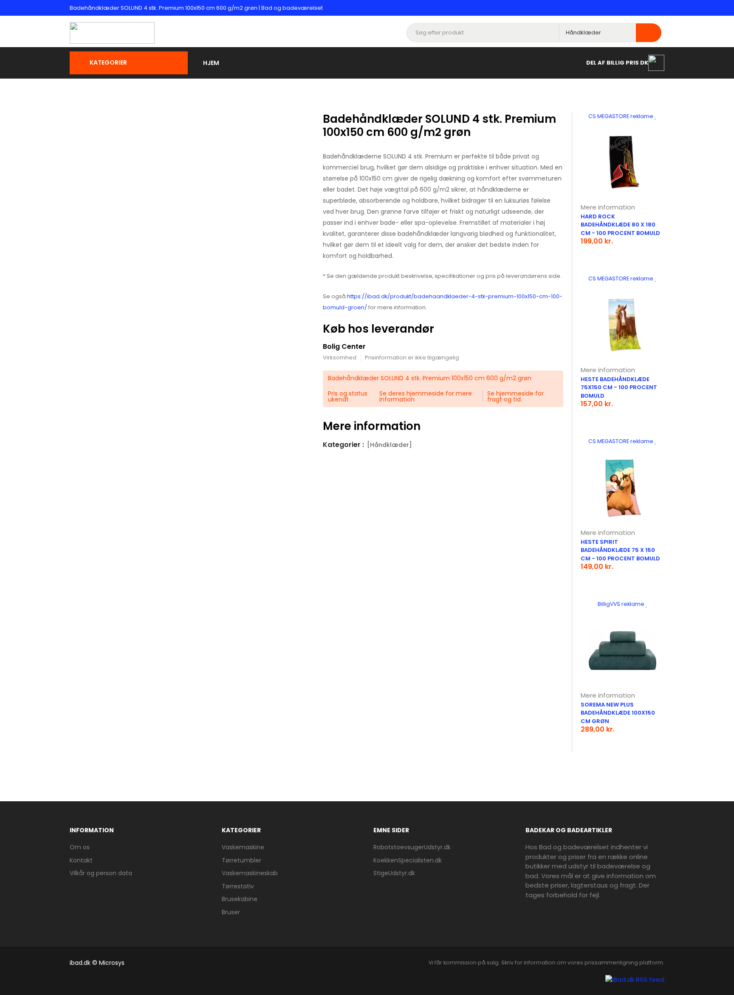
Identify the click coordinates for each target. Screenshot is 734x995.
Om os (80, 847)
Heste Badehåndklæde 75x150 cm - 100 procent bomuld (619, 387)
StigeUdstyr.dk (394, 873)
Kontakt (81, 860)
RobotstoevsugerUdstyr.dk (412, 847)
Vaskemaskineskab (250, 873)
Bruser (231, 912)
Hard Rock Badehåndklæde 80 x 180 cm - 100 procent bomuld (620, 224)
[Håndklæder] (389, 445)
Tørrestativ (238, 886)
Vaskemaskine (243, 847)
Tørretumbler (241, 860)
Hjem (211, 63)
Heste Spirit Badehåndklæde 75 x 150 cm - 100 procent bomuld (620, 550)
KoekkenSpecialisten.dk (407, 860)
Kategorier (108, 62)
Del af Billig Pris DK (617, 62)
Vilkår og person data (101, 873)
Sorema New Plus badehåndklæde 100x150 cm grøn (618, 713)
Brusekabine (239, 899)
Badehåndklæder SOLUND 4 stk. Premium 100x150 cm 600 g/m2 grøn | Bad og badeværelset (196, 8)
